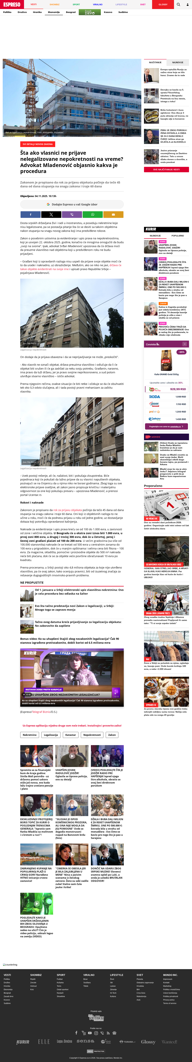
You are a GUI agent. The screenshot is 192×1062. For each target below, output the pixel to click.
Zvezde (33, 983)
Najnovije (177, 62)
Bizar (85, 979)
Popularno (178, 236)
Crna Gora (141, 993)
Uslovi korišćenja (170, 993)
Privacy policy (168, 1000)
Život (112, 979)
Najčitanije (155, 62)
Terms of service (169, 1003)
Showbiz (36, 975)
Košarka (60, 983)
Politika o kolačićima (171, 989)
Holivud (33, 986)
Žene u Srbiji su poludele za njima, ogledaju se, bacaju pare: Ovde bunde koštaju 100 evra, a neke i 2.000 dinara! (166, 666)
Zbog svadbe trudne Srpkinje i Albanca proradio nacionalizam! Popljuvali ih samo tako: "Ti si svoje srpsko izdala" (165, 620)
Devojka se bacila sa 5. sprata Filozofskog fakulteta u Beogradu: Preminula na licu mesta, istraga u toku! (173, 96)
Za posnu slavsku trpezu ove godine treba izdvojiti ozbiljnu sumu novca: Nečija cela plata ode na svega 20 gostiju (165, 712)
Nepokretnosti (92, 735)
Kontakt (166, 983)
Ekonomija (54, 12)
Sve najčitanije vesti (166, 169)
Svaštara (87, 983)
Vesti (7, 975)
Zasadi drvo (8, 996)
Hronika (37, 12)
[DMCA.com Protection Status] (96, 1052)
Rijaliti (32, 979)
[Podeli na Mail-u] (113, 214)
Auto (138, 1000)
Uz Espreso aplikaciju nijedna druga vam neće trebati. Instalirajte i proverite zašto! (72, 725)
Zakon (112, 735)
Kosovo (108, 12)
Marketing (167, 986)
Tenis (59, 986)
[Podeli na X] (51, 214)
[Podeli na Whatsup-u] (93, 214)
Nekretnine (29, 735)
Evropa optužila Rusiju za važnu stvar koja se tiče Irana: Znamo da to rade (173, 72)
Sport (61, 975)
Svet (140, 975)
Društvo (22, 12)
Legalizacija (51, 735)
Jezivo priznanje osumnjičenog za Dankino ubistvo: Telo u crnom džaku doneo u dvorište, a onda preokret (173, 156)
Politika (7, 12)
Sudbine (123, 12)
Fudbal (60, 979)
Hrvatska (140, 986)
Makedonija (141, 996)
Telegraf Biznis (41, 712)
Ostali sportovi (62, 989)
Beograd (71, 12)
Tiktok (85, 986)
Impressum (167, 979)
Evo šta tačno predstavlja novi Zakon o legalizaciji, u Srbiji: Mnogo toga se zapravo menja (74, 607)
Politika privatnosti (170, 996)
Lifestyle (116, 975)
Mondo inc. (170, 975)
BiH (138, 989)
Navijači (60, 993)
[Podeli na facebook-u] (31, 214)
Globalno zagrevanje (145, 983)
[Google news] (114, 1033)
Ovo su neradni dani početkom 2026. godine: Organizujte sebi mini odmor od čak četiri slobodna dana (166, 525)
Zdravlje (113, 989)
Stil (111, 983)
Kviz (32, 989)
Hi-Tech (113, 993)
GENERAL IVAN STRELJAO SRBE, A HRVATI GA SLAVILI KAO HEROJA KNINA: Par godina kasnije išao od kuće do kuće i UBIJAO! (166, 573)
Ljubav (113, 986)
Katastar (70, 735)
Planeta (140, 979)
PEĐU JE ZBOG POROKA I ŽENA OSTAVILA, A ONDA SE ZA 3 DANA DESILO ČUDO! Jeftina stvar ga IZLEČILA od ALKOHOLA (173, 136)
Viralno (88, 975)
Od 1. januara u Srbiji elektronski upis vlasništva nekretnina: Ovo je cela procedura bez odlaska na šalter (79, 591)
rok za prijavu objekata (67, 510)
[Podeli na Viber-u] (72, 214)
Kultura (113, 996)
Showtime (61, 996)
